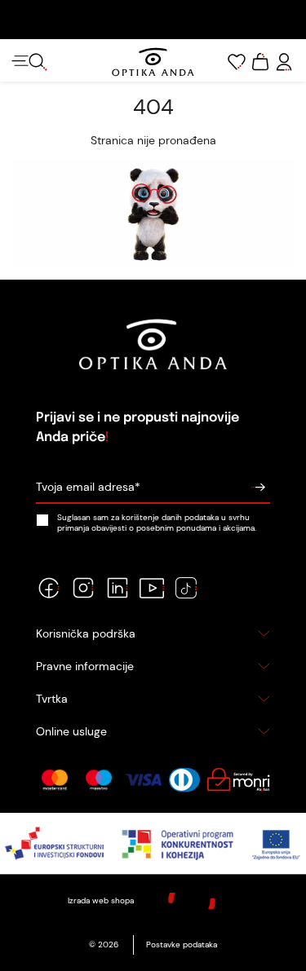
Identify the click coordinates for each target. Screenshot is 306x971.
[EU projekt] (153, 843)
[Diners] (184, 780)
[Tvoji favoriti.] (236, 62)
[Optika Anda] (153, 62)
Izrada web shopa (102, 900)
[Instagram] (83, 588)
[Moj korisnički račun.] (284, 62)
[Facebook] (49, 588)
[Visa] (143, 780)
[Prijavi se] (258, 487)
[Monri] (238, 780)
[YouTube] (152, 588)
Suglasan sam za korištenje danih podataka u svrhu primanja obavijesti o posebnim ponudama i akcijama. (156, 522)
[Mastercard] (54, 780)
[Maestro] (99, 780)
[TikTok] (186, 588)
